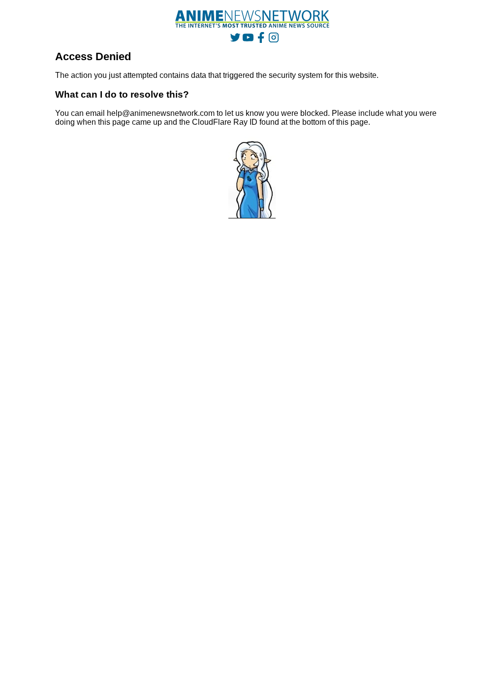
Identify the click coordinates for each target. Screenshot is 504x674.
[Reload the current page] (252, 19)
